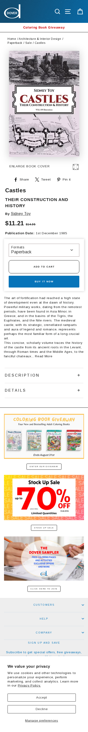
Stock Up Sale (44, 528)
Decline (42, 709)
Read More (43, 356)
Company (44, 632)
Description (22, 375)
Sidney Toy (21, 214)
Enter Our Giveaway (44, 466)
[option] (44, 27)
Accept (41, 697)
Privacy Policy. (29, 685)
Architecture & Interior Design (40, 39)
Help (44, 618)
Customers (44, 604)
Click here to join (44, 589)
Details (15, 390)
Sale (28, 43)
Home (12, 39)
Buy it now (44, 281)
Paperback (15, 43)
